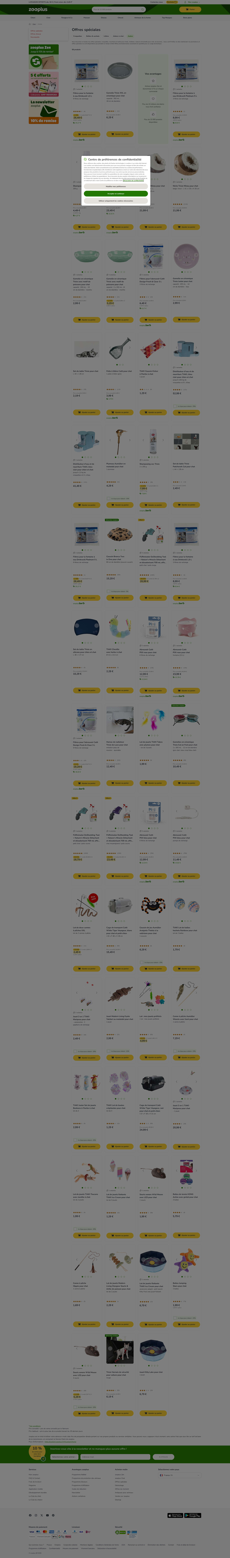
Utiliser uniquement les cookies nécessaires (116, 201)
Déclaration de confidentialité (133, 181)
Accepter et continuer (115, 194)
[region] (115, 181)
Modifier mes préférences (116, 186)
